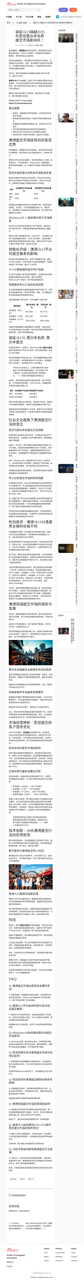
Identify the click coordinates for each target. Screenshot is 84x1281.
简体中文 (10, 1262)
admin (30, 45)
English (9, 1266)
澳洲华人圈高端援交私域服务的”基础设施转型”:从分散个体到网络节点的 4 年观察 (76, 71)
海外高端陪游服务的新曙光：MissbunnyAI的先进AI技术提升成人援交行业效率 (76, 153)
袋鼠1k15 (30, 1179)
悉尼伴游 (22, 1179)
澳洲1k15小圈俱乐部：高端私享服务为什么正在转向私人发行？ (76, 575)
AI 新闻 (19, 23)
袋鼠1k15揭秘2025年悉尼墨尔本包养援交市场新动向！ (72, 631)
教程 (25, 23)
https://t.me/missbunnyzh (20, 103)
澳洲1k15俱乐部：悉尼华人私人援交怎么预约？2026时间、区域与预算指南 (76, 502)
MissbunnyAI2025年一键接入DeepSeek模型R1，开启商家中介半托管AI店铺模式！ (76, 242)
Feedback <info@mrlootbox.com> (42, 1277)
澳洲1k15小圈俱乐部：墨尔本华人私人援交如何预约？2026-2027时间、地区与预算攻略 (76, 415)
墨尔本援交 (13, 1179)
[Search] (38, 10)
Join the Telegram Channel (71, 17)
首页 (8, 23)
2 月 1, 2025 (19, 45)
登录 (73, 10)
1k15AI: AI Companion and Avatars (31, 4)
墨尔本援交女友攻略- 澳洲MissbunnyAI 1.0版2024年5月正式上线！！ (76, 328)
